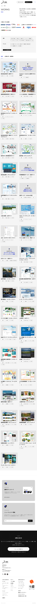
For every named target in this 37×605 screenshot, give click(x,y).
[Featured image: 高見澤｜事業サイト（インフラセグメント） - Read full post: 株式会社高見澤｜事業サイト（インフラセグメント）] (9, 129)
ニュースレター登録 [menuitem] (20, 586)
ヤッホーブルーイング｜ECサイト (8, 465)
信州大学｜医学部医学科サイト (7, 155)
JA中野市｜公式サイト (24, 318)
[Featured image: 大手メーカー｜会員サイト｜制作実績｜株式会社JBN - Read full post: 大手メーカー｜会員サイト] (9, 252)
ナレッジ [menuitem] (3, 590)
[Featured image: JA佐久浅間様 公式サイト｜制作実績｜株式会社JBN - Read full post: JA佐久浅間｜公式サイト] (9, 209)
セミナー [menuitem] (12, 579)
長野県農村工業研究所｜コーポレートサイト (9, 360)
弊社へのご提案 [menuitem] (20, 588)
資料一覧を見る (6, 497)
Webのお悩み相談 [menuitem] (20, 581)
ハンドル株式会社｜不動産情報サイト (27, 94)
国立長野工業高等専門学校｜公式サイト (27, 279)
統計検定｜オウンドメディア (25, 155)
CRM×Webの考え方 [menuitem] (5, 579)
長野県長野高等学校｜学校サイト (8, 94)
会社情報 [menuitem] (12, 583)
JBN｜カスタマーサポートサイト (8, 237)
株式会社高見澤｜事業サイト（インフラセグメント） (9, 136)
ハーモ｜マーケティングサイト (26, 299)
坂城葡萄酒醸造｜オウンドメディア (27, 422)
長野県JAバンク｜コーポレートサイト (27, 113)
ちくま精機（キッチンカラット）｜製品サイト (27, 338)
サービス (26, 38)
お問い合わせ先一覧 (20, 2)
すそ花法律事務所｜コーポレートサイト (27, 382)
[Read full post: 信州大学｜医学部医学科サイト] (9, 149)
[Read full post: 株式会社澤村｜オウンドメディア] (9, 168)
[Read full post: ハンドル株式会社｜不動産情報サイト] (27, 88)
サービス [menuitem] (3, 581)
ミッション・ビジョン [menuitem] (13, 587)
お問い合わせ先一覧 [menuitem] (21, 579)
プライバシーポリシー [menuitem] (21, 594)
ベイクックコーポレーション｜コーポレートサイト (27, 443)
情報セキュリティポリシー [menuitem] (22, 592)
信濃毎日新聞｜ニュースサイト (7, 443)
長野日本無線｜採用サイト (6, 401)
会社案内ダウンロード (28, 2)
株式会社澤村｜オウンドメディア (8, 174)
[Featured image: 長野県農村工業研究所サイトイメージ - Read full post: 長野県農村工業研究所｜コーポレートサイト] (9, 353)
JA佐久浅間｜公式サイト (6, 215)
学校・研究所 (22, 40)
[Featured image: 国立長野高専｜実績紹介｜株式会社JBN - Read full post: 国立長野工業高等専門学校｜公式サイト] (27, 272)
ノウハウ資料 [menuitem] (13, 581)
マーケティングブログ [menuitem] (5, 592)
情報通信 (30, 38)
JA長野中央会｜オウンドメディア (26, 401)
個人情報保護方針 (13, 515)
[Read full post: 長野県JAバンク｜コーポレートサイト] (27, 107)
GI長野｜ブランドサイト (24, 359)
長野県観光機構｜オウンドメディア (8, 422)
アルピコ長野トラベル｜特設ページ (27, 237)
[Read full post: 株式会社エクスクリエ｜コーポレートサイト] (9, 107)
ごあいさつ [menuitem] (12, 586)
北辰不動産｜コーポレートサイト (8, 279)
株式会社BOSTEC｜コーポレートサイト (27, 136)
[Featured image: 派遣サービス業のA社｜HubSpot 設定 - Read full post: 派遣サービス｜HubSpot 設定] (27, 189)
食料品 (18, 38)
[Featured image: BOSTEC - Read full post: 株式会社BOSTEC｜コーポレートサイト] (27, 129)
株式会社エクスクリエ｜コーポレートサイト (9, 114)
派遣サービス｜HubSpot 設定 (25, 195)
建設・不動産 (13, 38)
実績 (2, 56)
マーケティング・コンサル (14, 40)
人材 (32, 40)
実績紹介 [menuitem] (3, 597)
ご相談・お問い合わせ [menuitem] (21, 582)
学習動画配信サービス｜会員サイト (27, 174)
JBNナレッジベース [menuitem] (5, 595)
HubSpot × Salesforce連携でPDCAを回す (27, 74)
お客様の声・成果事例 (9, 56)
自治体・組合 (28, 40)
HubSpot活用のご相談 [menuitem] (21, 585)
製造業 (22, 38)
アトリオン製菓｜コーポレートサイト (9, 318)
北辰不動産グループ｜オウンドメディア (9, 196)
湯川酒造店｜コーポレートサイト (8, 299)
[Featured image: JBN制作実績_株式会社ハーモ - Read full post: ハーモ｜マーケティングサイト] (27, 293)
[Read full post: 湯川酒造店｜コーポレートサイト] (9, 293)
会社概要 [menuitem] (12, 584)
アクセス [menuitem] (12, 590)
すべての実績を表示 (7, 49)
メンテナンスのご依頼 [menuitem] (21, 584)
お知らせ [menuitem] (19, 590)
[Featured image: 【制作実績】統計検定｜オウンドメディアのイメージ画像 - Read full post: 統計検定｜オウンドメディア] (27, 149)
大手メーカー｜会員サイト (6, 258)
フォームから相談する (18, 549)
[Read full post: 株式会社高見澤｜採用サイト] (9, 67)
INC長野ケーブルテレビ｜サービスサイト (9, 382)
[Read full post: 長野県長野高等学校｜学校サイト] (9, 88)
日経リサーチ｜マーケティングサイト (9, 337)
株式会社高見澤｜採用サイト (7, 74)
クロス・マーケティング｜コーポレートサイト (27, 216)
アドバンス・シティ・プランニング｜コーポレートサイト (27, 259)
